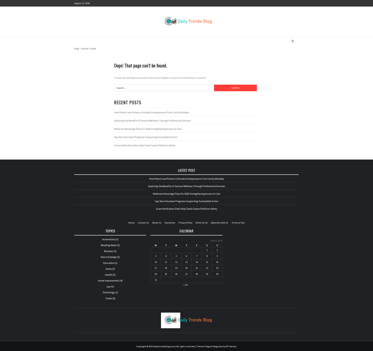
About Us (156, 222)
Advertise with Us (219, 222)
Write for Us (202, 222)
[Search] (293, 41)
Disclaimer (170, 222)
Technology (108, 292)
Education (108, 263)
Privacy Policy (185, 222)
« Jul (185, 284)
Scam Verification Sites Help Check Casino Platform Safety (144, 145)
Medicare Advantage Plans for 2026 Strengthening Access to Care (147, 129)
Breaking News (108, 245)
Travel (108, 298)
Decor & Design (109, 257)
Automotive (108, 239)
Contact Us (143, 222)
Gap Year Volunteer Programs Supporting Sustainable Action (145, 137)
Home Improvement (108, 280)
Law (109, 286)
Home (131, 222)
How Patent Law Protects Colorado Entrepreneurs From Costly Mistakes (151, 112)
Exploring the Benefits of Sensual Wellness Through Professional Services (152, 120)
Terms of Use (238, 222)
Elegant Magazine (214, 346)
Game (109, 268)
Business (108, 251)
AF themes (231, 346)
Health (108, 274)
